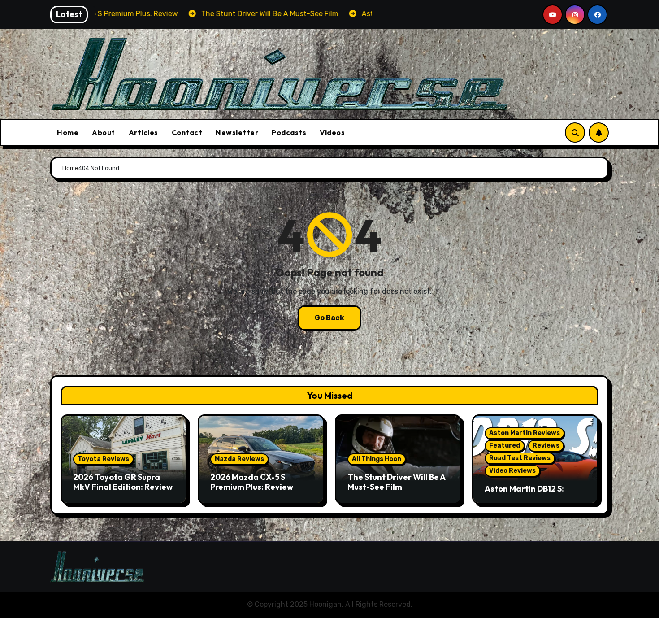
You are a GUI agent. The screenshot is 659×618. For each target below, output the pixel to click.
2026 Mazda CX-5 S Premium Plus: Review (251, 482)
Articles (143, 132)
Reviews (546, 445)
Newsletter (237, 132)
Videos (332, 132)
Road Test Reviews (520, 458)
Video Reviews (512, 470)
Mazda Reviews (239, 459)
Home (67, 132)
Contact (187, 132)
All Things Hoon (376, 459)
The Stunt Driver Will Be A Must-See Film (396, 482)
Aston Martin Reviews (524, 433)
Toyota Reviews (103, 459)
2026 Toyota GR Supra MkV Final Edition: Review (123, 482)
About (103, 132)
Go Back (329, 317)
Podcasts (289, 132)
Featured (504, 445)
